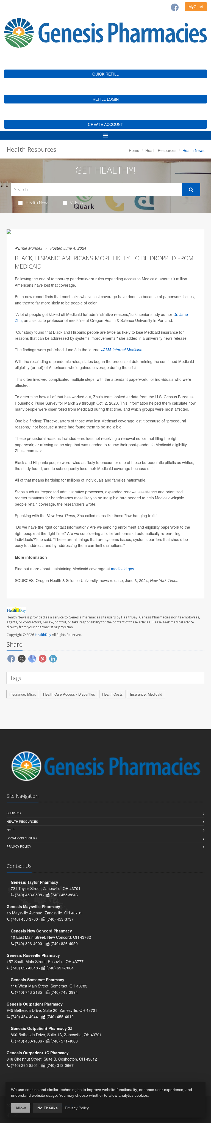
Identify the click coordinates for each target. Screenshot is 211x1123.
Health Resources (160, 150)
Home (134, 150)
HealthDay (43, 634)
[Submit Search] (191, 189)
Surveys (14, 813)
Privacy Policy (19, 846)
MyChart (195, 6)
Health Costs (112, 694)
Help (10, 829)
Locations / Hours (22, 838)
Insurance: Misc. (22, 694)
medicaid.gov (122, 568)
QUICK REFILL (105, 74)
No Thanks (47, 1108)
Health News (37, 202)
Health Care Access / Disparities (69, 694)
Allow (20, 1108)
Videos (76, 202)
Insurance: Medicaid (146, 694)
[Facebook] (175, 7)
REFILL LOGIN (106, 99)
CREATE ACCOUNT (105, 124)
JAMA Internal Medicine (121, 349)
